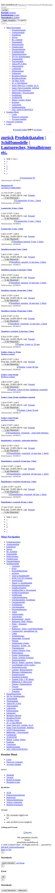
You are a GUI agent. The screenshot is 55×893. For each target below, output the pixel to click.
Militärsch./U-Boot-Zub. (22, 682)
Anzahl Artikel (20, 130)
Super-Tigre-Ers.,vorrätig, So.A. (25, 85)
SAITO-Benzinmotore (21, 90)
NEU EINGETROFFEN (22, 109)
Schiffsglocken (18, 636)
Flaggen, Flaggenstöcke (22, 684)
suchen (5, 10)
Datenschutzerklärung (15, 795)
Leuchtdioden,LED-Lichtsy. (24, 665)
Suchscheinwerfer (19, 667)
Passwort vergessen (20, 117)
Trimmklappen (18, 648)
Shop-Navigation (10, 536)
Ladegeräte (16, 68)
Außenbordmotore (19, 597)
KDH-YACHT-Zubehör (22, 578)
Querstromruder (18, 602)
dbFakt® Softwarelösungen (12, 847)
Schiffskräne (17, 605)
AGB (8, 793)
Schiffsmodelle (18, 52)
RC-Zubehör (17, 40)
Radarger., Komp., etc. (21, 645)
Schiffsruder (17, 595)
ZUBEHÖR (17, 97)
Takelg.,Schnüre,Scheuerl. (23, 658)
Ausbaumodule (18, 32)
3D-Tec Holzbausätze (21, 56)
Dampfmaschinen (19, 54)
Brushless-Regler (19, 78)
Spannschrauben (19, 660)
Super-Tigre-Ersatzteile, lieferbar (25, 88)
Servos (14, 37)
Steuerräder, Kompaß (21, 638)
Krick (14, 568)
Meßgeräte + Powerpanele (23, 93)
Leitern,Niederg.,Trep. (21, 650)
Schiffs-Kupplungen (20, 592)
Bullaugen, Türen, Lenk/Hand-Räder (27, 629)
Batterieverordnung (14, 805)
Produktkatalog (29, 137)
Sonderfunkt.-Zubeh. (20, 643)
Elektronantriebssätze (21, 585)
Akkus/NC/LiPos (19, 64)
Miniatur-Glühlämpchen (22, 672)
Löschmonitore (18, 607)
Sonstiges (16, 691)
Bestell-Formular (13, 780)
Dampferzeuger (18, 674)
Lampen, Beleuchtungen (22, 670)
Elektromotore (18, 71)
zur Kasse (38, 130)
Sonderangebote (18, 107)
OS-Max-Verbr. (18, 81)
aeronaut (15, 573)
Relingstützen (17, 653)
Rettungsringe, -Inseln (21, 619)
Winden (15, 641)
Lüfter (14, 633)
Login (14, 114)
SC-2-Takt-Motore (19, 83)
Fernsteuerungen (19, 30)
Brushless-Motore (19, 76)
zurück (7, 137)
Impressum (11, 797)
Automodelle (17, 59)
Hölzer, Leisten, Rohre (21, 100)
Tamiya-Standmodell (20, 576)
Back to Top (6, 849)
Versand (31, 195)
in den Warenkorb (11, 198)
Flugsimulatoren (18, 49)
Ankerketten (17, 617)
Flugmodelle (17, 42)
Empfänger (16, 35)
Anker (14, 612)
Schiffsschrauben (19, 588)
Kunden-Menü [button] (12, 112)
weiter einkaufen (8, 863)
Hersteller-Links (13, 782)
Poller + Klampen (19, 624)
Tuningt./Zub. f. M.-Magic (23, 679)
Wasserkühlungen (19, 609)
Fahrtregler (16, 73)
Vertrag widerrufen (14, 802)
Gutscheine (16, 105)
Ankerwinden (17, 614)
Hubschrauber (18, 44)
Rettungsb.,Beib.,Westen (22, 621)
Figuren (15, 686)
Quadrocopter (17, 47)
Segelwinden (17, 580)
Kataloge (15, 102)
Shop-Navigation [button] (13, 28)
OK (3, 877)
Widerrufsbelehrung (14, 800)
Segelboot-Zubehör (20, 677)
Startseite (10, 775)
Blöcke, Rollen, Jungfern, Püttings (26, 662)
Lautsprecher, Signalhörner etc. (25, 631)
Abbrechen (22, 891)
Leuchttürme (17, 689)
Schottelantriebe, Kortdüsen (23, 600)
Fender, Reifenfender (21, 655)
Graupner (16, 566)
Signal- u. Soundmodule (22, 583)
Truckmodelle (17, 61)
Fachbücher (17, 95)
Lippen (15, 626)
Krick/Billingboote (20, 571)
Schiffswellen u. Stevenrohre (24, 590)
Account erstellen (19, 119)
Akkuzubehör (17, 66)
